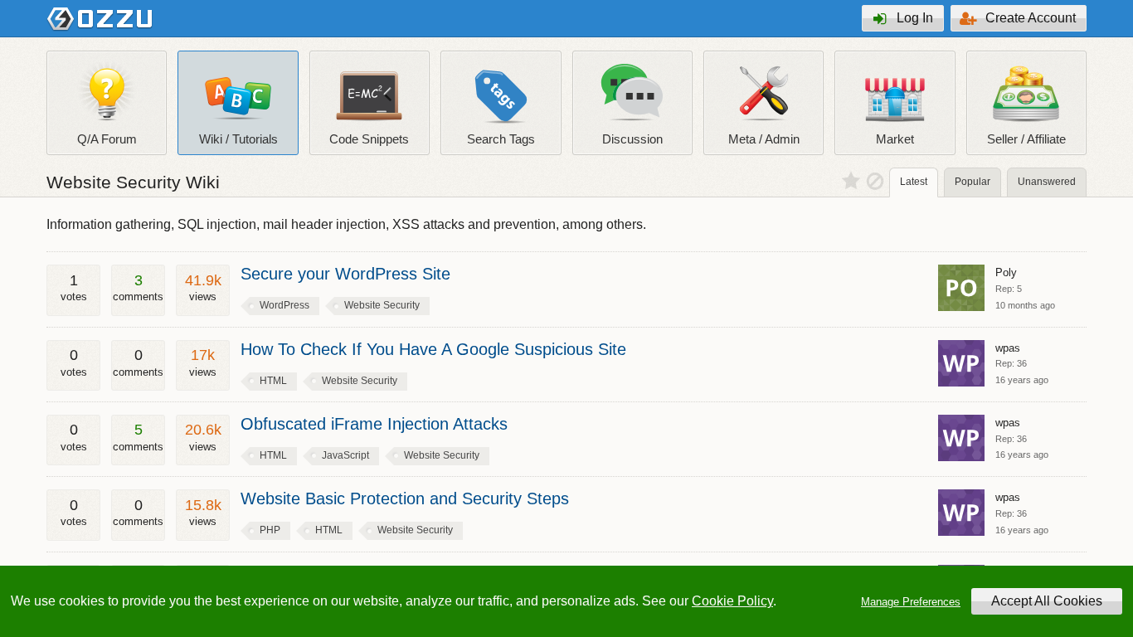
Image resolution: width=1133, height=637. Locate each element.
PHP (270, 530)
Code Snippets (369, 139)
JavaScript (345, 455)
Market (895, 139)
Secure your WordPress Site (345, 274)
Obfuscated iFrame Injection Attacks (374, 424)
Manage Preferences (910, 602)
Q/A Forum (107, 139)
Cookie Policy (732, 601)
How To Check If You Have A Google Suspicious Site (433, 349)
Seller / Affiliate (1026, 139)
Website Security (382, 305)
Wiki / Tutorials (238, 139)
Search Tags (501, 139)
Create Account (1030, 18)
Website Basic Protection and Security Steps (405, 498)
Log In (915, 18)
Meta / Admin (764, 139)
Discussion (632, 139)
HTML (273, 381)
